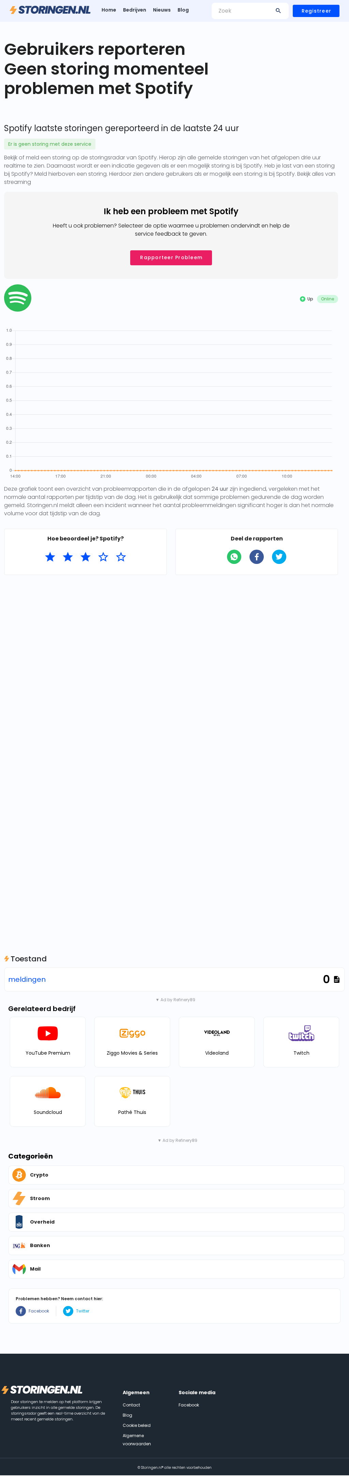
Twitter (82, 1311)
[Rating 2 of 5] (68, 557)
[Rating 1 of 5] (50, 557)
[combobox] (250, 11)
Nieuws (162, 9)
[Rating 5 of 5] (121, 557)
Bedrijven (134, 9)
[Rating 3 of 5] (85, 557)
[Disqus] (171, 668)
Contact (131, 1405)
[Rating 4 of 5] (103, 557)
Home (109, 9)
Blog (183, 9)
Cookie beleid (137, 1425)
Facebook (39, 1311)
